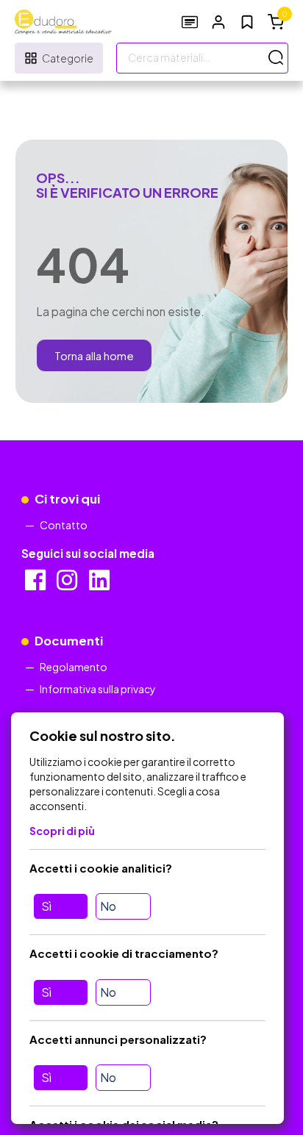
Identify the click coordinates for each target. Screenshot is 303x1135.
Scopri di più (62, 830)
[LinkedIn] (100, 584)
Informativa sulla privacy (98, 688)
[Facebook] (36, 584)
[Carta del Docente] (189, 21)
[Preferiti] (247, 22)
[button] (218, 21)
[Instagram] (68, 584)
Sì (46, 906)
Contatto (64, 524)
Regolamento (73, 666)
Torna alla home (94, 355)
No (108, 906)
